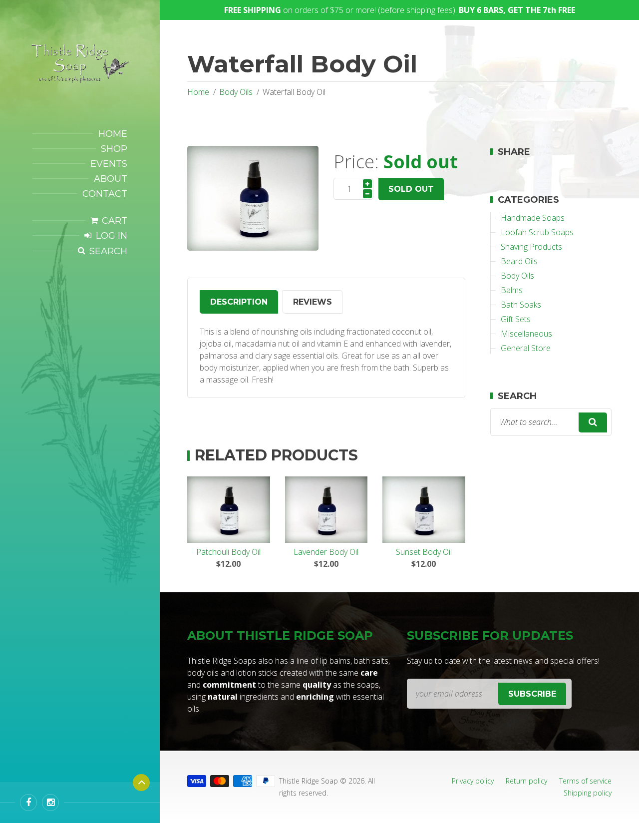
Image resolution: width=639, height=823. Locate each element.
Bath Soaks (521, 304)
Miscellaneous (526, 333)
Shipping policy (588, 793)
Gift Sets (516, 319)
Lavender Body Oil (326, 551)
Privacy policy (473, 781)
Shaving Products (531, 246)
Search (108, 251)
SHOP (114, 148)
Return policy (526, 781)
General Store (526, 348)
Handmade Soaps (533, 217)
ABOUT (110, 178)
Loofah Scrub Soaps (537, 232)
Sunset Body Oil (424, 551)
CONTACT (104, 193)
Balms (512, 290)
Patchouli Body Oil (228, 551)
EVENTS (108, 163)
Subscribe (532, 694)
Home (198, 91)
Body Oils (236, 91)
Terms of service (585, 781)
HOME (112, 133)
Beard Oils (519, 261)
